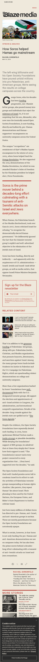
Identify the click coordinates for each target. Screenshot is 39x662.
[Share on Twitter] (17, 564)
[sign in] (1, 2)
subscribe (8, 2)
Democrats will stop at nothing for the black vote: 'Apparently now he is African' (25, 326)
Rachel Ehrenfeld (10, 57)
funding (22, 101)
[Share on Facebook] (13, 564)
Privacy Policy (26, 298)
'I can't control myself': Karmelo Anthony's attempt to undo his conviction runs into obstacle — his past (25, 319)
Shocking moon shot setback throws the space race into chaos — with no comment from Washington (28, 616)
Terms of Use (8, 300)
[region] (19, 639)
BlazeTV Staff (24, 601)
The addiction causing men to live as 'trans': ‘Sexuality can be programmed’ (26, 597)
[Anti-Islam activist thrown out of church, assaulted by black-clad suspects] (9, 607)
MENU (34, 8)
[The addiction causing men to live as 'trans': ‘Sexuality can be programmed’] (9, 598)
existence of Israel (10, 114)
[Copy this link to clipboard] (26, 564)
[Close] (36, 620)
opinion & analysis (11, 44)
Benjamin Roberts (25, 610)
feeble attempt (8, 438)
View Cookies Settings (20, 658)
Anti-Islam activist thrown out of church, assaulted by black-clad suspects (28, 606)
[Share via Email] (22, 564)
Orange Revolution (10, 159)
